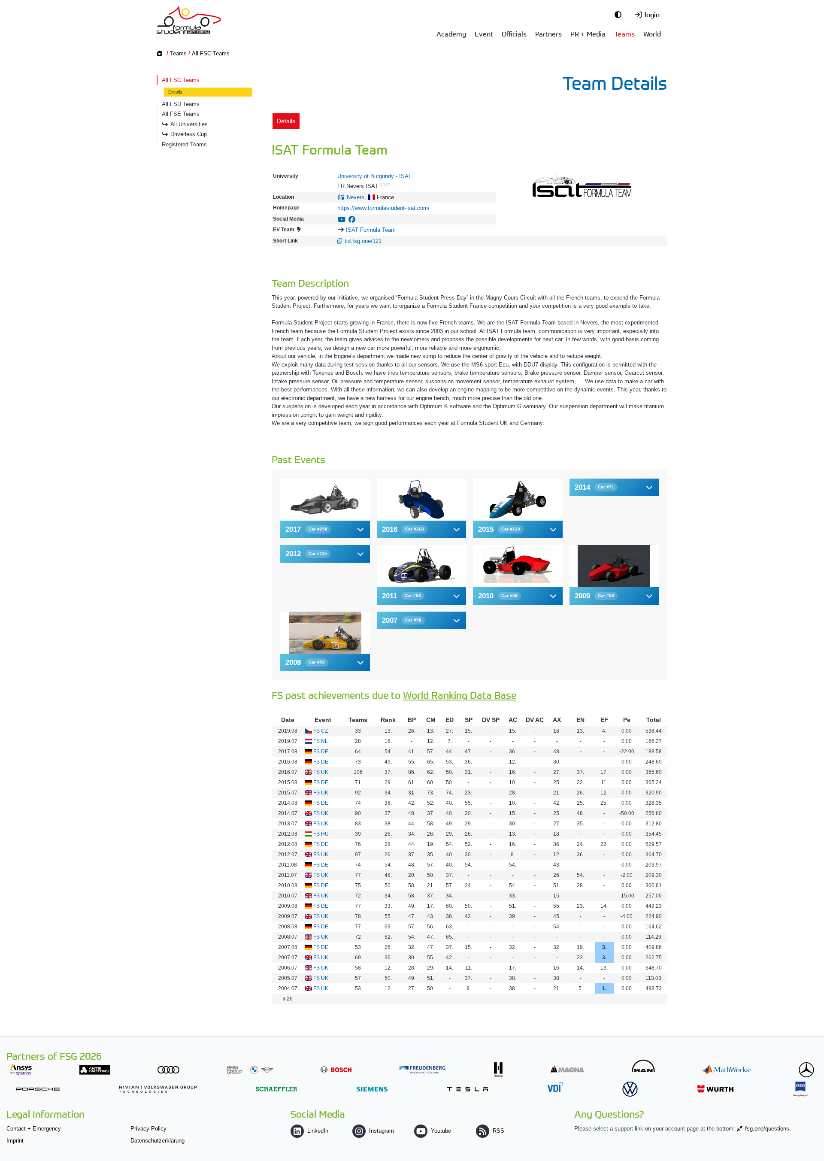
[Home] (189, 20)
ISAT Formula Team (371, 230)
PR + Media (588, 33)
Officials (514, 33)
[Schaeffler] (276, 1089)
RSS (498, 1131)
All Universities (189, 124)
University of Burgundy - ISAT (374, 176)
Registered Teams (184, 144)
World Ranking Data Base (459, 694)
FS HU (321, 834)
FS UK (320, 772)
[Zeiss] (800, 1089)
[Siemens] (372, 1089)
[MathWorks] (726, 1069)
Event (484, 33)
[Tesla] (467, 1089)
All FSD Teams (181, 104)
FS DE (320, 752)
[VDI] (555, 1086)
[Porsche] (38, 1089)
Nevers (355, 197)
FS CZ (320, 731)
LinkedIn (317, 1131)
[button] (325, 529)
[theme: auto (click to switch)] (620, 14)
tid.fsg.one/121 (363, 241)
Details (175, 91)
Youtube (441, 1131)
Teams (624, 33)
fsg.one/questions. (768, 1128)
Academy (451, 33)
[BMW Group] (250, 1069)
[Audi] (168, 1069)
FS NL (320, 741)
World (652, 33)
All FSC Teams (211, 53)
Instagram (381, 1131)
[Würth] (715, 1089)
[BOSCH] (336, 1069)
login (652, 14)
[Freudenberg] (422, 1069)
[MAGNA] (567, 1068)
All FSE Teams (181, 114)
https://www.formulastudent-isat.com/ (383, 208)
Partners (548, 33)
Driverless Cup (188, 134)
